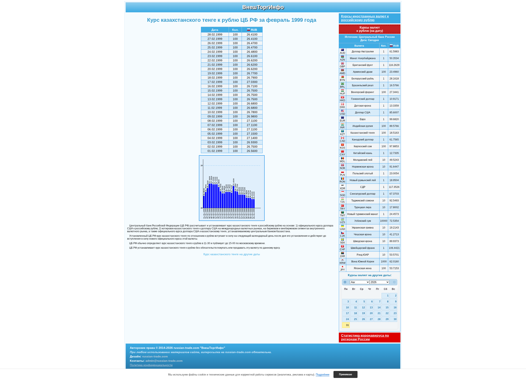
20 (371, 313)
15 (387, 307)
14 (379, 307)
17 (347, 313)
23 (395, 313)
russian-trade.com (155, 356)
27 (371, 319)
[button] (345, 374)
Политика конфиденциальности (151, 365)
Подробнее (322, 374)
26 (363, 319)
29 (387, 319)
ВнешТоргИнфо (263, 7)
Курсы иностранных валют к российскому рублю (365, 18)
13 (371, 307)
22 (387, 313)
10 (347, 307)
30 (395, 319)
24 (347, 319)
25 (355, 319)
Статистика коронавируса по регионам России (365, 337)
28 (379, 319)
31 (347, 325)
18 (355, 313)
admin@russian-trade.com (163, 360)
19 (363, 313)
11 (355, 307)
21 (379, 313)
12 (363, 307)
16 (395, 307)
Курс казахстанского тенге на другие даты (231, 254)
